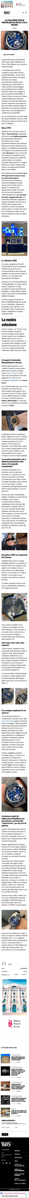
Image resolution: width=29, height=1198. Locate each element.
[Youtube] (6, 1163)
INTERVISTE (18, 1157)
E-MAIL (16, 1127)
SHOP (3, 1153)
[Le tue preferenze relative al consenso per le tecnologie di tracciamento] (26, 1195)
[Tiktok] (9, 1163)
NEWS (16, 1161)
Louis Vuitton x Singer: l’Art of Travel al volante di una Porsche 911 (19, 1112)
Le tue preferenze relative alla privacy (14, 1193)
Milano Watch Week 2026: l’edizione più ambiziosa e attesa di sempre (18, 1058)
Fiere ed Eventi (16, 1055)
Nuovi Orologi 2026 (16, 1067)
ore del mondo (8, 721)
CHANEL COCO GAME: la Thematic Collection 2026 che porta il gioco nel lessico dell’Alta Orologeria (18, 1072)
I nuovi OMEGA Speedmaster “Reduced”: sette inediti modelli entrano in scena (18, 1099)
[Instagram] (3, 1163)
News (13, 1108)
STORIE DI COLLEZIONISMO (19, 1165)
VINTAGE (17, 1154)
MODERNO (17, 1151)
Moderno (14, 28)
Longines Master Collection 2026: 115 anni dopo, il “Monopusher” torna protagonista (18, 1087)
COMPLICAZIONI (19, 1174)
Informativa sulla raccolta (10, 1196)
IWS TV (3, 1156)
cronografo (14, 373)
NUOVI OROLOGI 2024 (7, 1154)
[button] (23, 12)
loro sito (15, 938)
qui (9, 276)
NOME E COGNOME (5, 1127)
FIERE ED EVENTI (20, 1183)
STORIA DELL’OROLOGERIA (20, 1179)
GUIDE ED (18, 1169)
